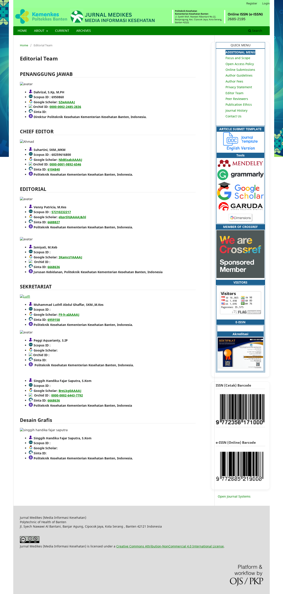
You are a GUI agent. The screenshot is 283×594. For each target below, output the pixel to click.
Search (256, 30)
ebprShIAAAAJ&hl (72, 217)
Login (266, 3)
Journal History (236, 110)
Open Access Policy (240, 64)
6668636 (54, 267)
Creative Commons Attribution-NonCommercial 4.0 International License (170, 546)
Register (251, 3)
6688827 (54, 222)
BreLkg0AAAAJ (70, 391)
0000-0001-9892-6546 (65, 164)
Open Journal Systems (234, 496)
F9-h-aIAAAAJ (69, 314)
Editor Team (234, 93)
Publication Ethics (239, 104)
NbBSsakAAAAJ (70, 160)
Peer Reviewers (237, 99)
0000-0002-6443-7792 (67, 395)
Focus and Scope (238, 58)
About (39, 30)
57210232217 (61, 212)
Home (22, 30)
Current (62, 30)
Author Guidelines (239, 75)
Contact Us (233, 116)
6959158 (54, 320)
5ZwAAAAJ (67, 102)
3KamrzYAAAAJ (70, 257)
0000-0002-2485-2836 (65, 107)
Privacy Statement (239, 87)
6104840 (54, 169)
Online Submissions (240, 70)
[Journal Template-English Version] (240, 149)
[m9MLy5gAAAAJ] (25, 296)
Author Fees (234, 81)
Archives (83, 30)
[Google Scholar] (240, 199)
